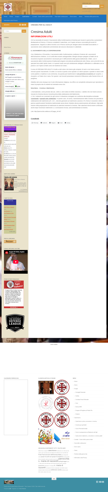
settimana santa (56, 470)
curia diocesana (47, 452)
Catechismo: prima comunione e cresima (86, 421)
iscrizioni (65, 456)
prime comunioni (63, 463)
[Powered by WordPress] (10, 488)
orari (49, 459)
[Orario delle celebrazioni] (62, 388)
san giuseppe (56, 467)
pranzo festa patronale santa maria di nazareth (51, 463)
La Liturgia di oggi (10, 127)
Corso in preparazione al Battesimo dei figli (86, 432)
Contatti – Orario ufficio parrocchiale (42, 16)
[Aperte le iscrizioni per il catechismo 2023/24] (62, 437)
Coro (76, 403)
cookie (39, 452)
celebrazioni (59, 450)
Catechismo (25, 16)
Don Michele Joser (58, 452)
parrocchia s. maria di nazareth (53, 459)
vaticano (45, 471)
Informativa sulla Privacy (11, 20)
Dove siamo (73, 16)
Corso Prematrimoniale (81, 428)
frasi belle (64, 452)
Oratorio (77, 414)
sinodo (42, 471)
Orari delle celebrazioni (61, 16)
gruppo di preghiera (57, 456)
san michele (62, 467)
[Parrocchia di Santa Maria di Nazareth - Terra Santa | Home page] (8, 7)
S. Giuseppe (51, 465)
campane (46, 450)
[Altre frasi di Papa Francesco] (14, 307)
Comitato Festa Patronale (82, 399)
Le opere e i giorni (15, 106)
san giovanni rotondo (50, 467)
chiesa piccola (66, 450)
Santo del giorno (15, 68)
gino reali (63, 454)
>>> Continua (23, 189)
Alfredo (39, 450)
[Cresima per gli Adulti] (62, 404)
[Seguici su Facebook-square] (20, 25)
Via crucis (49, 471)
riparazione (47, 465)
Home (5, 16)
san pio (66, 467)
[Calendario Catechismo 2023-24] (46, 404)
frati (67, 452)
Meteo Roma (7, 47)
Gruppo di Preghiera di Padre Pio (83, 410)
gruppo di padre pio (46, 456)
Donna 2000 (78, 406)
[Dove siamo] (46, 420)
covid (42, 452)
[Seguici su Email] (25, 25)
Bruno (42, 450)
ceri (62, 450)
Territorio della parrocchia (91, 16)
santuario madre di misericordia (44, 469)
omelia (46, 459)
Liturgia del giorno (15, 80)
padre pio (52, 459)
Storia (80, 16)
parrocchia (56, 459)
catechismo (52, 450)
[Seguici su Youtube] (23, 25)
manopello (43, 459)
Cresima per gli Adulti (80, 425)
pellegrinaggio (63, 461)
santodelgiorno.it (23, 191)
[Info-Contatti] (62, 420)
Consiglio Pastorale (80, 392)
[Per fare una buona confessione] (46, 388)
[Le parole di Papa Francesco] (14, 281)
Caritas (77, 396)
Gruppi (17, 16)
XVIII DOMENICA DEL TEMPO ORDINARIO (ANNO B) (10, 134)
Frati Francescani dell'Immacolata (49, 454)
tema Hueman (22, 488)
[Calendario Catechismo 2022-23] (46, 437)
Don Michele (52, 452)
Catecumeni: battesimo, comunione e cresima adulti (88, 435)
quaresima (41, 465)
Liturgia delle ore (15, 91)
